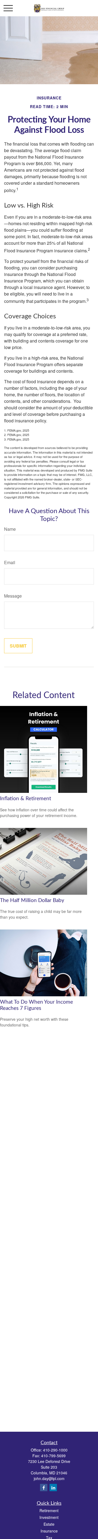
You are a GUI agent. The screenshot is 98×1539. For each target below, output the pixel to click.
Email (9, 562)
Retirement (49, 1510)
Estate (49, 1524)
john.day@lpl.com (49, 1478)
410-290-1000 (55, 1450)
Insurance (49, 1531)
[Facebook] (43, 1487)
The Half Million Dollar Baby (32, 900)
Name (10, 529)
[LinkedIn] (53, 1487)
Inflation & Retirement (25, 798)
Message (13, 596)
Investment (49, 1517)
